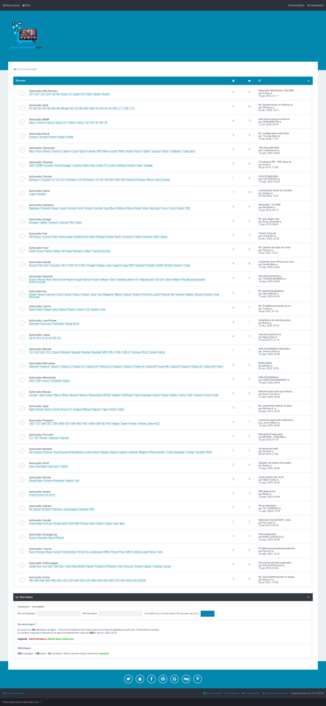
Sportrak (154, 208)
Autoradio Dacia (39, 190)
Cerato (67, 294)
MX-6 (127, 352)
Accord (33, 265)
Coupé (78, 279)
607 (104, 423)
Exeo (31, 466)
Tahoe (165, 151)
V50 (111, 580)
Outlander (56, 380)
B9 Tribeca (34, 509)
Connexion (23, 606)
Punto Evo (128, 236)
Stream (178, 265)
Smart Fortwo (36, 494)
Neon (86, 165)
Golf (50, 566)
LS (50, 337)
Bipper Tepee (120, 423)
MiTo (89, 94)
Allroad (65, 108)
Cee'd (60, 294)
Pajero (66, 380)
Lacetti (113, 151)
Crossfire (48, 165)
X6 (101, 122)
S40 (76, 580)
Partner (133, 423)
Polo (120, 566)
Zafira (121, 409)
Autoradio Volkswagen (43, 563)
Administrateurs (38, 639)
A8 (58, 108)
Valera (180, 208)
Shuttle (168, 265)
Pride (145, 294)
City (40, 265)
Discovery (46, 323)
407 (86, 423)
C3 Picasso (71, 179)
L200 (38, 380)
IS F (39, 337)
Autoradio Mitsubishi (42, 377)
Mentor (119, 294)
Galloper (104, 279)
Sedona (180, 294)
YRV (188, 208)
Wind (209, 452)
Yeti (77, 480)
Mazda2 (65, 352)
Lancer (45, 380)
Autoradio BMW (39, 119)
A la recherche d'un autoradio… (275, 562)
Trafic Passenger (175, 452)
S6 (110, 108)
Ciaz (115, 523)
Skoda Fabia (35, 480)
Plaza (185, 279)
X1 (88, 122)
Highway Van (147, 279)
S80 (94, 580)
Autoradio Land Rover (43, 320)
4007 (79, 423)
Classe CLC (79, 366)
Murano (74, 395)
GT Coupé (74, 94)
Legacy (74, 509)
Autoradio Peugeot (41, 420)
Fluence (48, 452)
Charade (45, 208)
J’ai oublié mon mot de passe (159, 613)
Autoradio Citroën (40, 176)
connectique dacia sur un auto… (276, 190)
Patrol (137, 395)
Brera (64, 94)
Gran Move (110, 208)
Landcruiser (96, 551)
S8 (114, 108)
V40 (105, 580)
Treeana (198, 395)
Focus (40, 250)
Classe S (186, 366)
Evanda (91, 151)
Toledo (64, 466)
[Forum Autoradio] (25, 36)
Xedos (161, 352)
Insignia (78, 409)
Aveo (39, 151)
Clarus (76, 294)
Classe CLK (92, 366)
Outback (83, 509)
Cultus (108, 523)
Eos (39, 566)
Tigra (105, 409)
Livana (49, 395)
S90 (99, 580)
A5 (48, 108)
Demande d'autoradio (270, 434)
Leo (100, 294)
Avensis (40, 551)
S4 (101, 108)
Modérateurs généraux (61, 639)
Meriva (87, 409)
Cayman (64, 437)
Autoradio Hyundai (41, 276)
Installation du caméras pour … (275, 320)
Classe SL (197, 366)
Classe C (55, 366)
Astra (48, 409)
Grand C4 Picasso (136, 179)
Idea (92, 236)
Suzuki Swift (60, 523)
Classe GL (139, 366)
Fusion (48, 250)
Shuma (199, 294)
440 (31, 580)
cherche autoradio (268, 147)
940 (53, 580)
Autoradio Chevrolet (42, 148)
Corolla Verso (69, 551)
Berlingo (33, 179)
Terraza (43, 136)
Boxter (43, 437)
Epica (83, 151)
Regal (61, 136)
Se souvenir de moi (187, 613)
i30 (161, 279)
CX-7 (48, 352)
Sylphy (173, 395)
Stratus (131, 165)
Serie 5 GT (61, 122)
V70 (117, 580)
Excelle (69, 136)
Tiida (189, 395)
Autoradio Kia (37, 291)
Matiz (122, 151)
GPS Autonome (266, 491)
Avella (32, 294)
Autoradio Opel (38, 406)
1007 (31, 423)
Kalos (105, 151)
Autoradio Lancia (40, 306)
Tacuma (155, 151)
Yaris (160, 551)
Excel (95, 279)
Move (130, 208)
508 (98, 423)
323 (37, 352)
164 (48, 94)
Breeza (85, 523)
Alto (92, 523)
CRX (71, 265)
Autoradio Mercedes (42, 363)
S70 (88, 580)
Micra (65, 395)
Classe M (151, 366)
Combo (56, 409)
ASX (31, 380)
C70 (70, 580)
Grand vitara (35, 523)
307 (67, 423)
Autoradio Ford (38, 247)
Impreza (56, 509)
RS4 (86, 108)
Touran (167, 566)
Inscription (38, 606)
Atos (49, 279)
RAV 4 (129, 551)
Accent (33, 279)
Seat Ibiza (41, 466)
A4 (44, 108)
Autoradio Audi (38, 105)
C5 (97, 179)
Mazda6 (96, 352)
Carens (41, 294)
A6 (53, 108)
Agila (31, 409)
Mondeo (77, 250)
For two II (50, 494)
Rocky (137, 208)
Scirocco (128, 566)
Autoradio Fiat (38, 233)
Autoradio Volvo (39, 577)
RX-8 (145, 352)
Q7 (76, 108)
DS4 (117, 179)
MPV (105, 352)
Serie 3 (42, 122)
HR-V (84, 265)
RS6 (92, 108)
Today (187, 265)
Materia (121, 208)
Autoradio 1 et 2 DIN (269, 204)
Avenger (33, 222)
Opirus (127, 294)
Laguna (123, 452)
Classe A (33, 366)
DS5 (123, 179)
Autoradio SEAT (39, 463)
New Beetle (78, 566)
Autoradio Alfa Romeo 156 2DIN (276, 90)
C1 (53, 179)
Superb (69, 480)
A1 (30, 108)
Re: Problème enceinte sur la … (275, 306)
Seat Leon (53, 466)
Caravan (53, 222)
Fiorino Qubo (65, 236)
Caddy (32, 566)
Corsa (64, 409)
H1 (136, 279)
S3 (97, 108)
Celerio (100, 523)
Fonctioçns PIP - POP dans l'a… (275, 161)
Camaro (56, 151)
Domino (72, 208)
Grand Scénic (92, 452)
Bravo (38, 236)
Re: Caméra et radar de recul (274, 247)
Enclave (33, 136)
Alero (32, 151)
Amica (41, 279)
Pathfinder (127, 395)
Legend (117, 265)
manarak (103, 653)
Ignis (122, 523)
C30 (65, 580)
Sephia (189, 294)
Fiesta (32, 250)
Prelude (150, 265)
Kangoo (105, 452)
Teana (181, 395)
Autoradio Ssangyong (43, 534)
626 (42, 352)
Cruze (75, 151)
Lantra (168, 279)
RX (54, 337)
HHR (99, 151)
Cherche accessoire (269, 276)
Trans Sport (189, 151)
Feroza (88, 208)
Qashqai (146, 395)
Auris (32, 551)
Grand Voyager (63, 165)
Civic (46, 265)
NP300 (106, 395)
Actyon (33, 537)
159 (42, 94)
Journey (63, 222)
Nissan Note (95, 395)
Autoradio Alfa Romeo (43, 91)
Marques (21, 80)
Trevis (172, 208)
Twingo (190, 452)
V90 (122, 580)
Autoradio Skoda (40, 477)
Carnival (50, 294)
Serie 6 (72, 122)
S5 (106, 108)
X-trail (215, 395)
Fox (45, 566)
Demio (56, 352)
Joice (93, 294)
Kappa (47, 309)
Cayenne (53, 437)
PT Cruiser (110, 165)
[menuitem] (26, 5)
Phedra (71, 309)
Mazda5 (86, 352)
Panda (109, 236)
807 (109, 423)
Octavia (48, 480)
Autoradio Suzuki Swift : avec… (275, 520)
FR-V (77, 265)
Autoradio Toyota (40, 548)
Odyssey (140, 265)
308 (73, 423)
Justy (66, 509)
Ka (63, 250)
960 (59, 580)
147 (31, 94)
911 (31, 437)
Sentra (156, 395)
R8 (80, 108)
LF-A (44, 337)
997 (37, 437)
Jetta (68, 566)
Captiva (66, 151)
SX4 (71, 523)
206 (44, 423)
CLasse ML (163, 366)
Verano (53, 136)
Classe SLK (210, 366)
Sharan (139, 566)
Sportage (35, 297)
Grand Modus (76, 452)
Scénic (161, 452)
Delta (40, 309)
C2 (57, 179)
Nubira (129, 151)
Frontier (33, 395)
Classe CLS (106, 366)
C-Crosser (44, 179)
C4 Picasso (88, 179)
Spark (146, 151)
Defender (34, 323)
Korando (42, 537)
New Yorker (97, 165)
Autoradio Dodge (40, 219)
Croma (46, 236)
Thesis (80, 309)
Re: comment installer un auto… (275, 405)
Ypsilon (95, 309)
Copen (54, 208)
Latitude (133, 452)
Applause (34, 208)
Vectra (112, 409)
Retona (165, 294)
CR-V (64, 265)
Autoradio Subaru (40, 506)
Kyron (52, 537)
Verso (153, 551)
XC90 (143, 580)
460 (37, 580)
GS (30, 337)
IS (35, 337)
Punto (118, 236)
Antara (39, 409)
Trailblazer (175, 151)
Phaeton (111, 566)
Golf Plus (59, 566)
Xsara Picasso (162, 179)
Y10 (87, 309)
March (57, 395)
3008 (61, 423)
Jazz (109, 265)
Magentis (108, 294)
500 (31, 236)
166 (53, 94)
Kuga (69, 250)
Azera (70, 279)
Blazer (46, 151)
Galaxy (56, 250)
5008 (92, 423)
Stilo (156, 236)
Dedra (32, 309)
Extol (80, 208)
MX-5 (119, 352)
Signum (96, 409)
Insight (91, 265)
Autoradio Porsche (41, 434)
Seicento (148, 236)
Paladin (116, 395)
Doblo (54, 236)
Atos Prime (59, 279)
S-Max (87, 250)
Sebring (121, 165)
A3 (39, 108)
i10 (157, 279)
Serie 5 (51, 122)
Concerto (55, 265)
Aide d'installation (268, 377)
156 (37, 94)
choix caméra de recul (270, 477)
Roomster (58, 480)
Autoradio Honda (40, 262)
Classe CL (66, 366)
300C (32, 165)
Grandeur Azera (125, 279)
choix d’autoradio (268, 176)
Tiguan (147, 566)
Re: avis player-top (268, 219)
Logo (125, 265)
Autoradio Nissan (40, 392)
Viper (139, 165)
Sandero (41, 193)
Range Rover (72, 323)
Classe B (44, 366)
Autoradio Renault (40, 449)
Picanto (137, 294)
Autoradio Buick (39, 133)
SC (59, 337)
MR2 (106, 551)
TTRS (125, 108)
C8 (106, 179)
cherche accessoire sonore (273, 119)
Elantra (87, 279)
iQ (87, 551)
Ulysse (163, 236)
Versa (207, 395)
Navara (83, 395)
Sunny (164, 395)
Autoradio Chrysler (41, 162)
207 (49, 423)
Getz (112, 279)
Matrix (176, 279)
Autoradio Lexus (39, 334)
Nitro (72, 222)
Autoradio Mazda (40, 349)
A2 (35, 108)
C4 (79, 179)
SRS (77, 523)
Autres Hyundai (196, 279)
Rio (172, 294)
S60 (82, 580)
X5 (96, 122)
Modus (153, 452)
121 (31, 352)
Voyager (148, 165)
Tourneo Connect (101, 250)
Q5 (71, 108)
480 (42, 580)
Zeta (102, 309)
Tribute (153, 352)
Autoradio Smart (39, 491)
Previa (114, 551)
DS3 (111, 179)
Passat (90, 566)
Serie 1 (33, 122)
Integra (101, 265)
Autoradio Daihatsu (41, 205)
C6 (101, 179)
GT (70, 409)
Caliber (43, 222)
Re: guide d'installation (271, 291)
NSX (131, 265)
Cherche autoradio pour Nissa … (276, 391)
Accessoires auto (268, 448)
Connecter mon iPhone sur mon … (277, 261)
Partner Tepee (146, 423)
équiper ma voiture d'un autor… (275, 462)
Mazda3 (75, 352)
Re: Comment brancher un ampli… (277, 577)
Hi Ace (81, 551)
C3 (61, 179)
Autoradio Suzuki (40, 520)
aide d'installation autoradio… (275, 348)
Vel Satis (200, 452)
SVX (92, 509)
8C (58, 94)
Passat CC (100, 566)
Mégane (143, 452)
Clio (31, 452)
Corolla (57, 551)
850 (48, 580)
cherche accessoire (269, 334)
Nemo (150, 179)
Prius (121, 551)
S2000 (159, 265)
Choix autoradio (267, 505)
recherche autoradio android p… (276, 420)
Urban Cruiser (141, 551)
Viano (220, 366)
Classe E (117, 366)
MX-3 (112, 352)
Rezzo (138, 151)
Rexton (60, 537)
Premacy (136, 352)
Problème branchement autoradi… (277, 548)
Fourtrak (98, 208)
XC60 (129, 580)
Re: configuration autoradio (273, 133)
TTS (132, 108)
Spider (97, 94)
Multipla (100, 236)
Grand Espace (61, 452)
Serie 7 (81, 122)
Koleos (114, 452)
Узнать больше (267, 233)
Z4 (105, 122)
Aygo (49, 551)
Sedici (138, 236)
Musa (63, 309)
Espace (38, 452)
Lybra (55, 309)
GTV (83, 94)
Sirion (145, 208)
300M (39, 165)
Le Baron (77, 165)
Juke (41, 395)
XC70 (136, 580)
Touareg (157, 566)
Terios (164, 208)
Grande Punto (81, 236)
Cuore (63, 208)
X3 (92, 122)
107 (38, 423)
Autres (106, 94)
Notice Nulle (265, 363)
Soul (216, 294)
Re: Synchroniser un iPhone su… (276, 104)
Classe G (128, 366)
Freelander (58, 323)
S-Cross (48, 523)
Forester (46, 509)
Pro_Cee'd (154, 294)
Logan (32, 193)
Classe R (175, 366)
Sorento (208, 294)
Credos (85, 294)
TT (119, 108)
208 (55, 423)
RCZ (157, 423)
